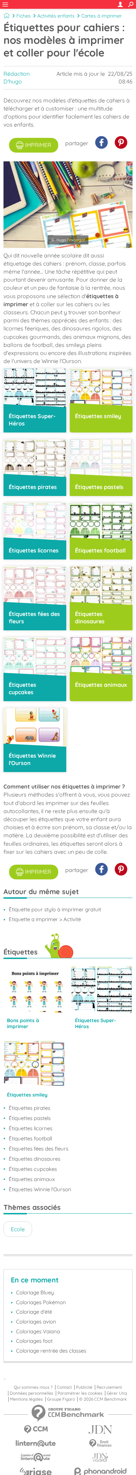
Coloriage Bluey (35, 1292)
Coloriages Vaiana (38, 1331)
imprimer (38, 144)
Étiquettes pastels (30, 1118)
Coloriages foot (34, 1340)
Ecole (18, 1229)
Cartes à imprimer (101, 16)
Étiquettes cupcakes (33, 1169)
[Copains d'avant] (35, 1457)
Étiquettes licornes (30, 1128)
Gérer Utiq (117, 1393)
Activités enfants (56, 16)
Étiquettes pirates (29, 1108)
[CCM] (35, 1429)
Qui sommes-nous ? (33, 1387)
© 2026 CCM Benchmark (103, 1399)
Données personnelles (31, 1393)
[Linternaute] (35, 1443)
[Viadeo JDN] (100, 1457)
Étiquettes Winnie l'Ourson (40, 1189)
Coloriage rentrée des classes (51, 1350)
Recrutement (109, 1387)
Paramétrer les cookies (80, 1393)
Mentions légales (26, 1399)
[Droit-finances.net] (100, 1443)
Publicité (84, 1387)
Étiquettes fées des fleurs (38, 1148)
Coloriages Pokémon (41, 1302)
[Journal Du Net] (100, 1429)
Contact (64, 1387)
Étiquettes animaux (32, 1179)
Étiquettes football (30, 1138)
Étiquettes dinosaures (34, 1158)
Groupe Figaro (61, 1399)
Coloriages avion (36, 1321)
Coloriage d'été (34, 1311)
